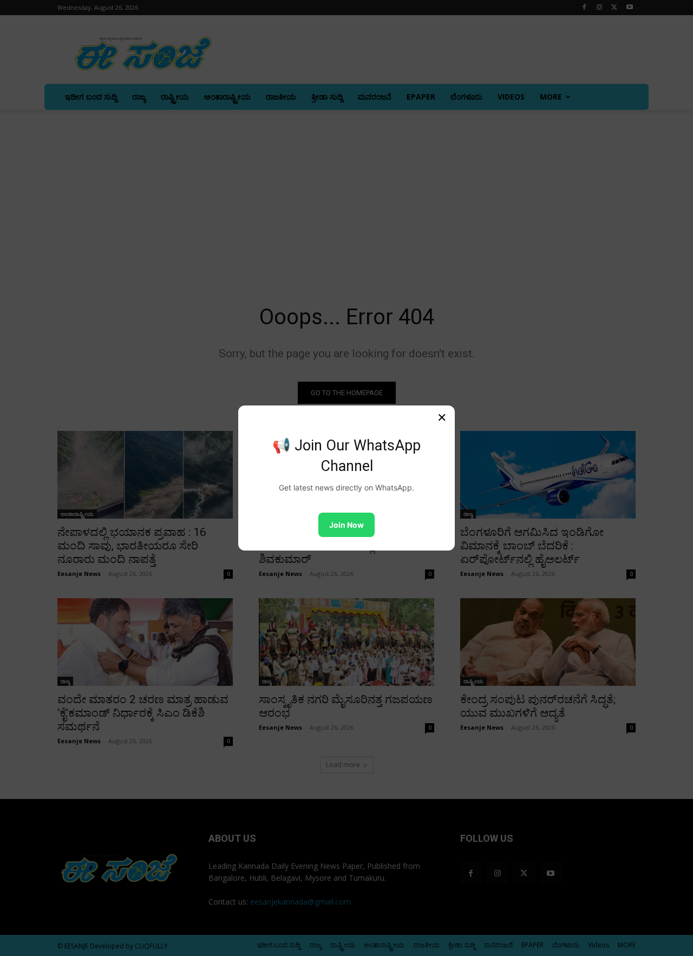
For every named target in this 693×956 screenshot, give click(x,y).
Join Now (346, 524)
